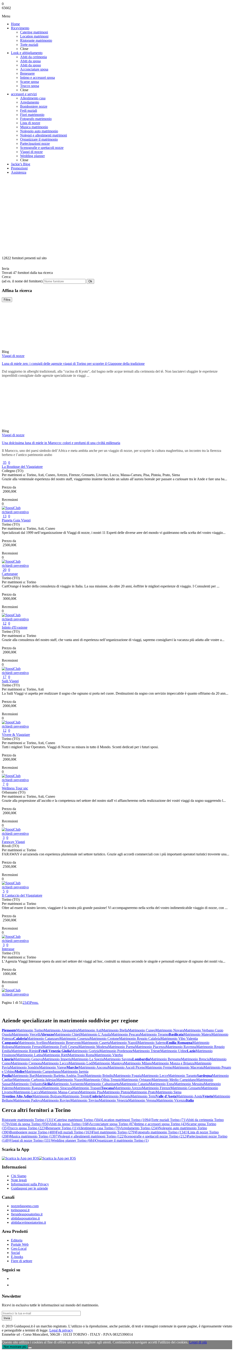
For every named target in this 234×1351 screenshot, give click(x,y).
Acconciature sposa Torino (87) (112, 1124)
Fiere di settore (21, 1261)
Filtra (7, 299)
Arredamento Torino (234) (139, 1128)
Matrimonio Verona (142, 1100)
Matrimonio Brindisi (99, 1076)
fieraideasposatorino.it (27, 1214)
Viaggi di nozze (13, 356)
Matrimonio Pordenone (116, 1051)
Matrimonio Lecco (55, 1063)
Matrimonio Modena (93, 1047)
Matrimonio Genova (28, 1059)
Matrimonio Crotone (104, 1038)
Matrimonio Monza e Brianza (173, 1063)
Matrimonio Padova (27, 1100)
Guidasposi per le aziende (29, 1188)
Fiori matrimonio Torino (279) (114, 1132)
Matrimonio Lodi (81, 1063)
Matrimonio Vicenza (171, 1100)
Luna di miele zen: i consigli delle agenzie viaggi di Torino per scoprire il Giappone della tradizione (73, 364)
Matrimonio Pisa (91, 1092)
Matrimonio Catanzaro (43, 1038)
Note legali (19, 1180)
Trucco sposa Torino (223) (27, 1128)
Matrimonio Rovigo (56, 1100)
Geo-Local (19, 1248)
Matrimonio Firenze (156, 1088)
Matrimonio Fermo (159, 1067)
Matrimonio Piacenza (150, 1047)
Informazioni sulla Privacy (30, 1184)
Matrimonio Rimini (25, 1051)
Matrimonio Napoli (124, 1043)
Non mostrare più (15, 1346)
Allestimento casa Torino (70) (99, 1128)
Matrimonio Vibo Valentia (179, 1038)
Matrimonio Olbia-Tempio (102, 1080)
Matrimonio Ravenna (181, 1047)
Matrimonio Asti (90, 1030)
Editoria (16, 1240)
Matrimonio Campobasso (43, 1071)
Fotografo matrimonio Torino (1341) (162, 1132)
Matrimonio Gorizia (85, 1051)
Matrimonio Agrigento (68, 1084)
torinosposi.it (20, 1210)
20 (4, 570)
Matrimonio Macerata (188, 1067)
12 (4, 623)
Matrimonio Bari (24, 1076)
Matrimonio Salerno (152, 1043)
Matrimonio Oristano (136, 1080)
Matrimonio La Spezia (88, 1059)
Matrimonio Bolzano (47, 1096)
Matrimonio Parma (121, 1047)
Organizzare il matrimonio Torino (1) (122, 1140)
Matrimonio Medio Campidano (174, 1080)
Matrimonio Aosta (189, 1096)
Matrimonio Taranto (182, 1076)
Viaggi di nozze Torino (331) (30, 1140)
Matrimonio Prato (143, 1092)
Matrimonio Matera (197, 1034)
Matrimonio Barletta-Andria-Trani (60, 1076)
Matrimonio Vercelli (26, 1034)
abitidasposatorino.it (25, 1218)
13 (4, 516)
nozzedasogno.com (25, 1206)
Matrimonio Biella (115, 1030)
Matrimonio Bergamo (165, 1059)
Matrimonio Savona (118, 1059)
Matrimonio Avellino (33, 1043)
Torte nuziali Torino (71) (168, 1120)
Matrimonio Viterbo (108, 1055)
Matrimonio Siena (168, 1092)
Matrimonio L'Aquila (95, 1034)
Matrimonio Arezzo (128, 1088)
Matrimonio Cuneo (141, 1030)
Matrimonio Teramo (154, 1034)
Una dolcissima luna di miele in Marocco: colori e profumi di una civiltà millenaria (61, 443)
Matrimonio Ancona (93, 1067)
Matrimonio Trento (76, 1096)
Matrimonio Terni (143, 1096)
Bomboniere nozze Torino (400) (33, 1132)
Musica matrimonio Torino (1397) (34, 1136)
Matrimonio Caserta (95, 1043)
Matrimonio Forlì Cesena (60, 1047)
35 (4, 462)
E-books (17, 1257)
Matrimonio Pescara (125, 1034)
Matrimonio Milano (138, 1063)
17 (4, 677)
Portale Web (20, 1244)
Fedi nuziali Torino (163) (74, 1132)
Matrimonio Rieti (55, 1055)
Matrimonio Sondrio (24, 1067)
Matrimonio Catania (134, 1084)
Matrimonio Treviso (84, 1100)
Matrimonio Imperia (57, 1059)
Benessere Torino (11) (62, 1128)
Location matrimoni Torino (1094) (126, 1120)
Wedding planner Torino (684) (73, 1140)
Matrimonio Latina (29, 1055)
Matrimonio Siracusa (57, 1088)
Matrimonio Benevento (64, 1043)
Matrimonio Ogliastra (27, 1084)
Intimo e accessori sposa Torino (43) (161, 1124)
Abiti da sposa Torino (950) (29, 1124)
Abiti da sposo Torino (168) (69, 1124)
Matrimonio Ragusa (28, 1088)
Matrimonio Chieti (67, 1034)
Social (15, 1253)
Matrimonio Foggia (128, 1076)
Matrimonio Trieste (146, 1051)
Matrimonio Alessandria (61, 1030)
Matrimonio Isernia (74, 1071)
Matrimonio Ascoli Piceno (126, 1067)
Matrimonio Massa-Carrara (59, 1092)
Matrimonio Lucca (26, 1092)
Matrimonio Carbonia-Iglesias (34, 1080)
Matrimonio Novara (169, 1030)
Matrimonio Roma (81, 1055)
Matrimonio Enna (161, 1084)
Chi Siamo (18, 1176)
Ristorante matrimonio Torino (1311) (28, 1120)
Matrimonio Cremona (26, 1063)
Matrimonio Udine (173, 1051)
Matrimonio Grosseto (185, 1088)
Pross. (34, 1002)
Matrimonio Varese (52, 1067)
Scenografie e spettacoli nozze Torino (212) (156, 1136)
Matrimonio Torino (30, 1030)
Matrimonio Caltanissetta (102, 1084)
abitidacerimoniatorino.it (28, 1222)
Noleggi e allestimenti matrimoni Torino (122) (91, 1136)
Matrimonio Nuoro (69, 1080)
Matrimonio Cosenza (74, 1038)
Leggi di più (198, 1342)
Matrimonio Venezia (113, 1100)
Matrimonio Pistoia (116, 1092)
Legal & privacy (61, 1330)
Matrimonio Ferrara (28, 1047)
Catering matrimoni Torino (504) (78, 1120)
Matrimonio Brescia (195, 1059)
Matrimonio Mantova (108, 1063)
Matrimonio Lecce (155, 1076)
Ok (90, 281)
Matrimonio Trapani (86, 1088)
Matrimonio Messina (189, 1084)
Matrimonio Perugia (116, 1096)
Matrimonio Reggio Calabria (139, 1038)
